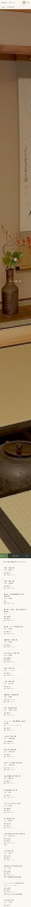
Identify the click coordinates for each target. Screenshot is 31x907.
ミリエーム (8, 2)
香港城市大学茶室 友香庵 (14, 876)
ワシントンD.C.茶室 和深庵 (15, 893)
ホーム (3, 7)
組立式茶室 (16, 556)
